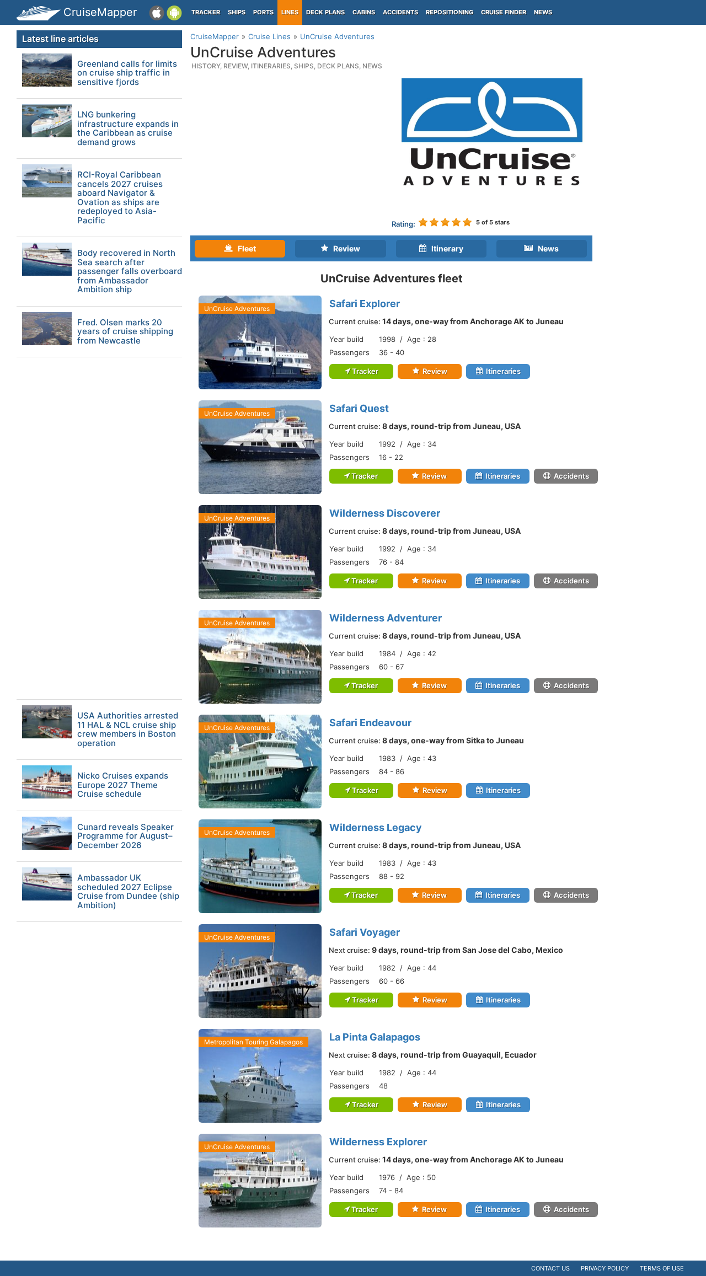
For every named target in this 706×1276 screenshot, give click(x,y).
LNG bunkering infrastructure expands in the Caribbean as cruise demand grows (128, 128)
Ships (236, 12)
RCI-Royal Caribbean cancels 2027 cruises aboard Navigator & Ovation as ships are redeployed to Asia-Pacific (120, 197)
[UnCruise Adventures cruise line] (492, 144)
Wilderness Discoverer (384, 513)
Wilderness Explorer (378, 1142)
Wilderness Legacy (375, 827)
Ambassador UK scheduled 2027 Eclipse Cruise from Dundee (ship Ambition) (128, 891)
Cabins (363, 12)
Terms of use (662, 1268)
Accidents (400, 12)
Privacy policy (605, 1268)
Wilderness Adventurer (385, 618)
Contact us (550, 1268)
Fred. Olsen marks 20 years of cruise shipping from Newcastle (125, 332)
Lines (289, 12)
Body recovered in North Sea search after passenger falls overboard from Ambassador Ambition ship (129, 271)
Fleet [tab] (244, 248)
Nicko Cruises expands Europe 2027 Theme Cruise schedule (122, 785)
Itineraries (502, 371)
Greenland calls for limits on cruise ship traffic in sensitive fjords (127, 73)
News (543, 12)
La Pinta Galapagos (374, 1037)
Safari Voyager (364, 932)
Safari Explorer (364, 303)
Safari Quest (359, 408)
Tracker (205, 12)
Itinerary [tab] (444, 248)
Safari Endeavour (370, 722)
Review (434, 371)
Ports (263, 12)
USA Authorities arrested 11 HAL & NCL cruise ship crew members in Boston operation (127, 729)
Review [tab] (344, 248)
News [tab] (546, 248)
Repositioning (449, 12)
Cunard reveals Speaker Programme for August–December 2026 (125, 836)
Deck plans (325, 12)
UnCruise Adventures (237, 308)
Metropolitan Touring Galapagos (253, 1042)
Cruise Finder (503, 12)
